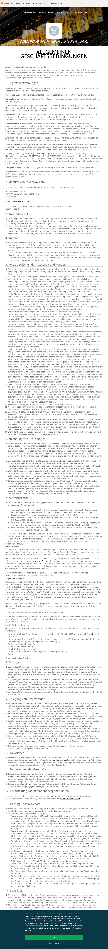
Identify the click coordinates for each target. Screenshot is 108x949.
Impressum (81, 12)
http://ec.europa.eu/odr (49, 738)
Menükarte (30, 12)
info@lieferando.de (20, 201)
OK (54, 937)
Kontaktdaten (64, 12)
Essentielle (54, 944)
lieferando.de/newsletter (60, 760)
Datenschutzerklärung (70, 798)
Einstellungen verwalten (34, 926)
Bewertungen (46, 12)
